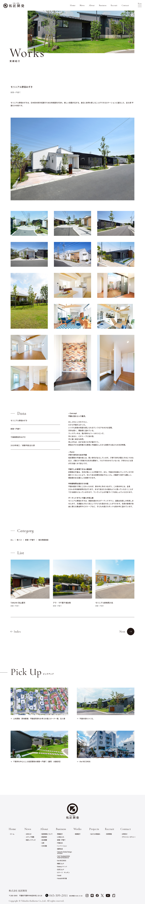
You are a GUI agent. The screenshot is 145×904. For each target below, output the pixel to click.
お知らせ (28, 834)
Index (17, 631)
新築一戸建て (30, 540)
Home (72, 5)
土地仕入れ (60, 837)
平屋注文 (60, 843)
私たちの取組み (95, 834)
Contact (125, 5)
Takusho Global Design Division (64, 852)
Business (102, 5)
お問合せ (124, 834)
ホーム (12, 834)
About (92, 5)
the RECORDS (61, 860)
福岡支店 (60, 849)
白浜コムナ (60, 869)
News (82, 5)
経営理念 (44, 837)
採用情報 (109, 834)
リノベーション (62, 846)
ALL (12, 540)
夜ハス (19, 540)
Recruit (114, 5)
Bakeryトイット (62, 866)
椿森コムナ (60, 863)
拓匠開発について (47, 834)
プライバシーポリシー (129, 837)
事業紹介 (60, 834)
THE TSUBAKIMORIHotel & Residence (63, 857)
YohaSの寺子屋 (62, 878)
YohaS (59, 875)
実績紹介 (77, 834)
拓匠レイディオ (31, 840)
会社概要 (44, 840)
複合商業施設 (43, 540)
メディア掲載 (30, 837)
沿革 (43, 843)
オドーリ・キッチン (63, 872)
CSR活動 (44, 846)
